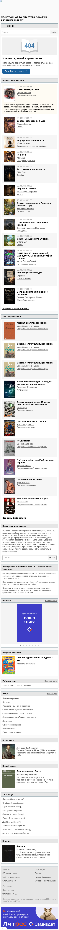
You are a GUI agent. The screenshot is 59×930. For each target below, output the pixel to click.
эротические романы (26, 485)
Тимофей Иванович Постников (31, 228)
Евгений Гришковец (26, 849)
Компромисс (23, 441)
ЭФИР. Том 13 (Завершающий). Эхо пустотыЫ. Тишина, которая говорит (34, 255)
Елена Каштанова (25, 444)
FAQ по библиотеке (11, 877)
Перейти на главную (15, 71)
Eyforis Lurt (22, 242)
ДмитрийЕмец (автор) (12, 822)
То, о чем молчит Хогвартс (31, 169)
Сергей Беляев (24, 92)
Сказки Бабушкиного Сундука (33, 239)
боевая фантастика (26, 427)
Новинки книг (8, 890)
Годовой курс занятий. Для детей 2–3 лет (36, 659)
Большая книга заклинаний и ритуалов (32, 293)
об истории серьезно (11, 725)
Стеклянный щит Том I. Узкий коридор (32, 223)
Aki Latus (21, 158)
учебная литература (25, 664)
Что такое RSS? (9, 894)
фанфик (20, 175)
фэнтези (6, 702)
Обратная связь (9, 873)
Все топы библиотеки (14, 518)
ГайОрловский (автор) (12, 810)
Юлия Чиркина (23, 143)
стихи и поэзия (24, 278)
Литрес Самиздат (43, 877)
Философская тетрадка (29, 272)
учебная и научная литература (16, 706)
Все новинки (51, 600)
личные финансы (25, 410)
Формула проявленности (30, 140)
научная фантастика (26, 264)
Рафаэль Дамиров (25, 424)
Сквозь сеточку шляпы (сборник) (35, 344)
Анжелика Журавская (27, 387)
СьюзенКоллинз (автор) (13, 814)
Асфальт (21, 846)
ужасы (20, 194)
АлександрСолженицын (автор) (16, 829)
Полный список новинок (15, 308)
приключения (8, 728)
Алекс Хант (22, 502)
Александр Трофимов (27, 192)
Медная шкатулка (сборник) (32, 323)
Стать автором (9, 881)
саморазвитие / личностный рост (32, 146)
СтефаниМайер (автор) (12, 803)
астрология (22, 390)
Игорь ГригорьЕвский (26, 261)
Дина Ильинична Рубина (28, 326)
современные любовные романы (17, 713)
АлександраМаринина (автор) (15, 833)
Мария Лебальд (24, 124)
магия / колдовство (26, 300)
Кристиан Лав (23, 482)
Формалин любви (26, 188)
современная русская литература (17, 710)
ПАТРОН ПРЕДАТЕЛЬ (28, 89)
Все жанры (52, 694)
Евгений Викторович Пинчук (30, 297)
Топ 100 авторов (23, 686)
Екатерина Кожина (25, 209)
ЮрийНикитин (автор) (12, 807)
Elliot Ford (21, 172)
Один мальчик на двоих (29, 479)
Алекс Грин (22, 407)
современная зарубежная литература (19, 717)
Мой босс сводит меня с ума (32, 498)
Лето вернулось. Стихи (28, 771)
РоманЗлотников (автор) (13, 818)
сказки (20, 127)
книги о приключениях (12, 732)
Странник (21, 276)
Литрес (38, 873)
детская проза (23, 211)
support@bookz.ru (48, 899)
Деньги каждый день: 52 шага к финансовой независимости (33, 403)
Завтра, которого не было (31, 121)
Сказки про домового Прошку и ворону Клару (34, 204)
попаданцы (22, 231)
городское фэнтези (26, 160)
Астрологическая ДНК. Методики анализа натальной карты (34, 382)
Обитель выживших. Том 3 (31, 421)
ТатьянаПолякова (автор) (13, 826)
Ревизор (21, 155)
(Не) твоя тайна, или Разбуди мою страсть (35, 461)
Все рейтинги (50, 681)
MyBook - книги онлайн (45, 881)
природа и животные (26, 95)
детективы (7, 721)
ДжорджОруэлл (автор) (13, 799)
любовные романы (10, 698)
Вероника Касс (24, 465)
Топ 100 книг (7, 686)
